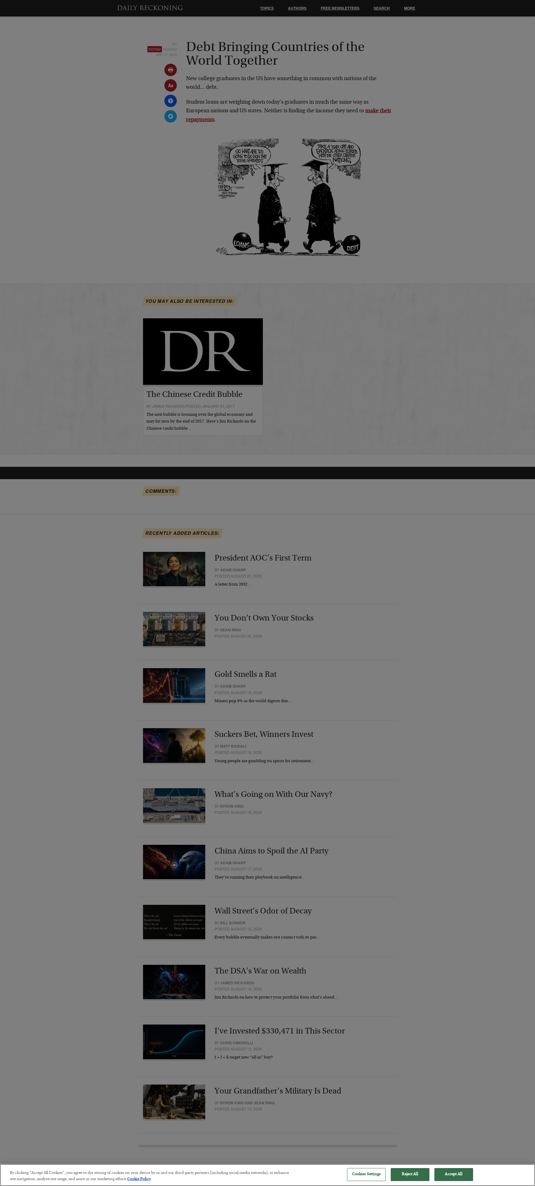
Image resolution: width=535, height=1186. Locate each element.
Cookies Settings (366, 1174)
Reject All (410, 1174)
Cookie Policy (139, 1179)
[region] (267, 1175)
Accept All (453, 1174)
